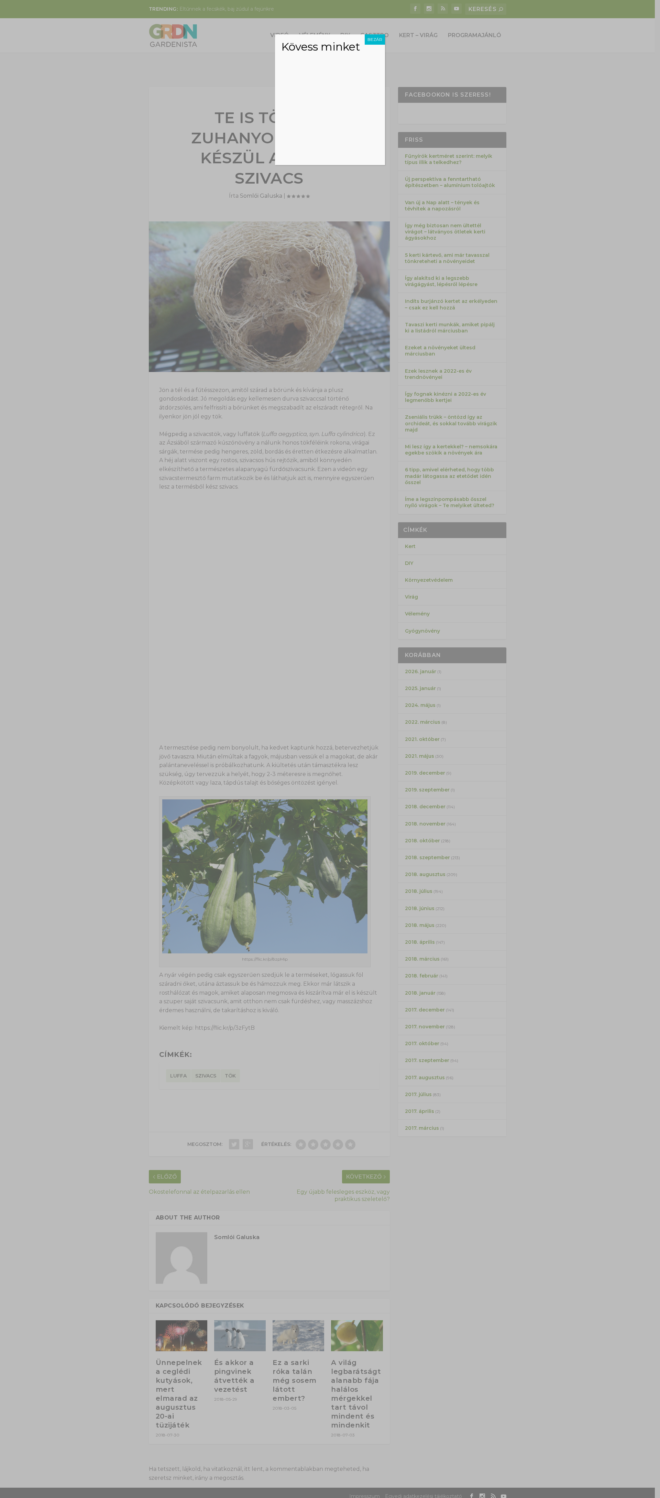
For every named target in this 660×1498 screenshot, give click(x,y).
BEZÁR (374, 39)
